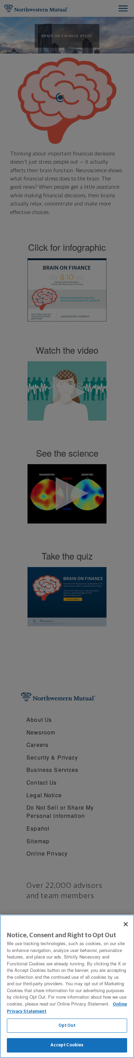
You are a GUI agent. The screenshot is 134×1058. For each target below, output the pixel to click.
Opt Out (67, 1025)
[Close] (125, 924)
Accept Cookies (67, 1045)
